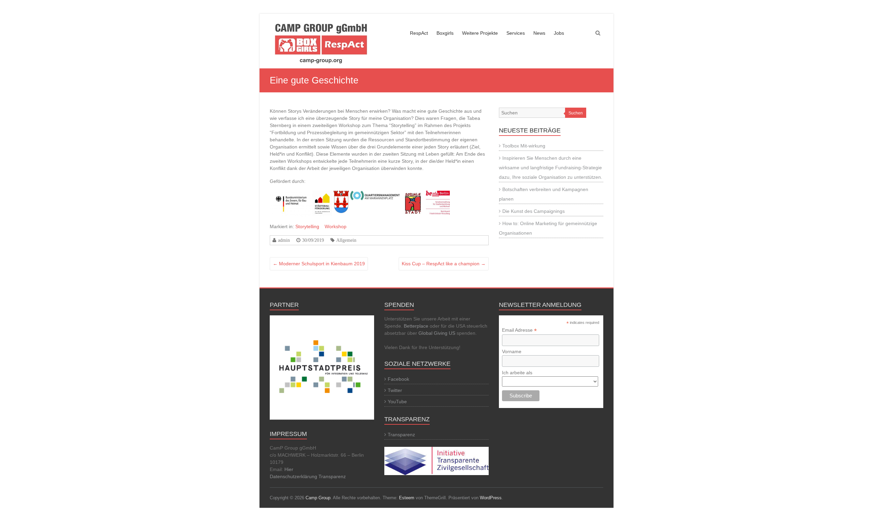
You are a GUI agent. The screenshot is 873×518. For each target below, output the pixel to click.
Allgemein (346, 240)
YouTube (397, 401)
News (539, 33)
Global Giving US (436, 333)
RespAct (419, 33)
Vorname (511, 351)
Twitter (395, 390)
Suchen (575, 113)
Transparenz (332, 476)
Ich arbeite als (517, 372)
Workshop (335, 226)
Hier (288, 469)
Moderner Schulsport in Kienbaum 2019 (319, 263)
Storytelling (307, 226)
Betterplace (416, 326)
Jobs (559, 33)
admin (284, 240)
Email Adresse (519, 330)
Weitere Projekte (480, 33)
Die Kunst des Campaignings (533, 211)
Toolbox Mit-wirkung (523, 145)
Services (515, 33)
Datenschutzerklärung (294, 476)
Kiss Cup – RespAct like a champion (444, 263)
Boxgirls (445, 33)
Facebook (398, 379)
